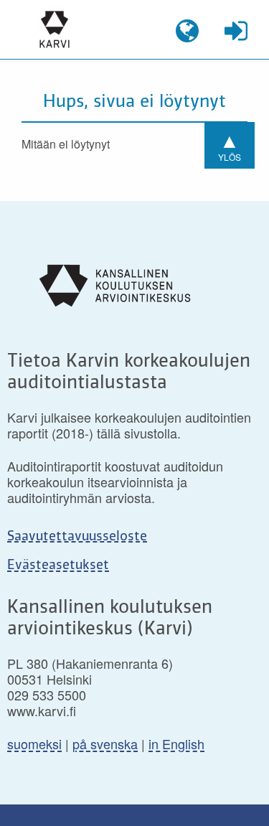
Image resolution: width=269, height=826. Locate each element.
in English (176, 743)
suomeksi (34, 743)
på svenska (105, 743)
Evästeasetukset (58, 565)
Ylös (229, 144)
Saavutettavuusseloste (77, 536)
